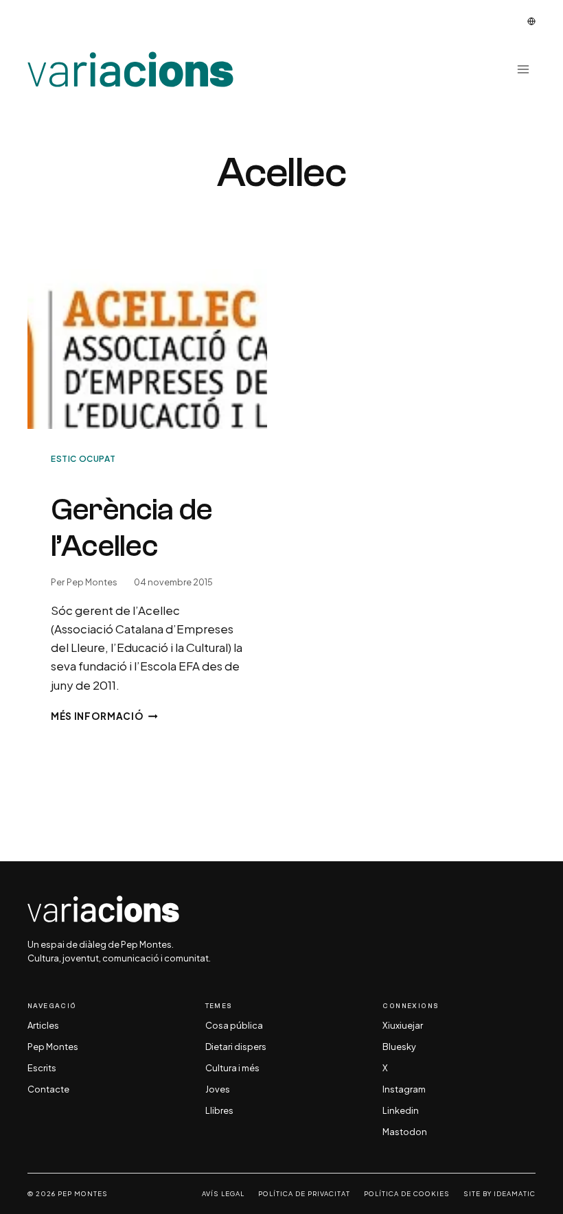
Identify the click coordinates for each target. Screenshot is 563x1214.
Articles (43, 1026)
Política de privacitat (304, 1194)
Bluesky (399, 1047)
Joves (217, 1090)
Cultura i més (232, 1068)
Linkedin (400, 1111)
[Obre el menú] (523, 69)
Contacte (48, 1090)
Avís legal (223, 1194)
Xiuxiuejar (402, 1026)
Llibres (219, 1111)
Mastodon (404, 1132)
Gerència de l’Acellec (131, 527)
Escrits (41, 1068)
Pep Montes (92, 581)
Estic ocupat (83, 459)
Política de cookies (407, 1194)
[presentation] (147, 349)
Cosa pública (234, 1026)
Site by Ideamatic (499, 1194)
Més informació (104, 716)
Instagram (404, 1090)
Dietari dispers (235, 1047)
